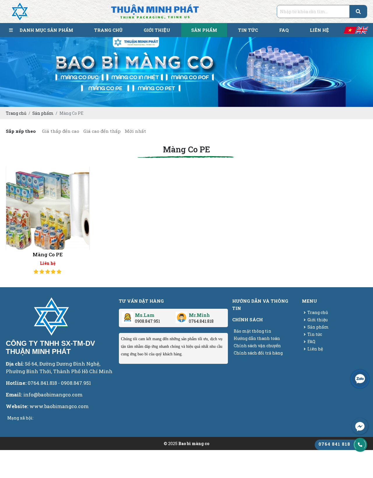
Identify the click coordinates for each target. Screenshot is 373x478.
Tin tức (314, 334)
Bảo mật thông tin (252, 331)
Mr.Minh (199, 315)
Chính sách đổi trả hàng (258, 353)
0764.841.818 (201, 321)
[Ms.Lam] (127, 315)
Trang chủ (317, 312)
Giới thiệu (317, 319)
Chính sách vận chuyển (257, 345)
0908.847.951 (147, 321)
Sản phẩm (318, 327)
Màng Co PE (48, 254)
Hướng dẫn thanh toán (257, 338)
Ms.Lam (144, 315)
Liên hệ (315, 349)
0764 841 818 (334, 444)
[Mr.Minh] (181, 315)
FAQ (311, 341)
